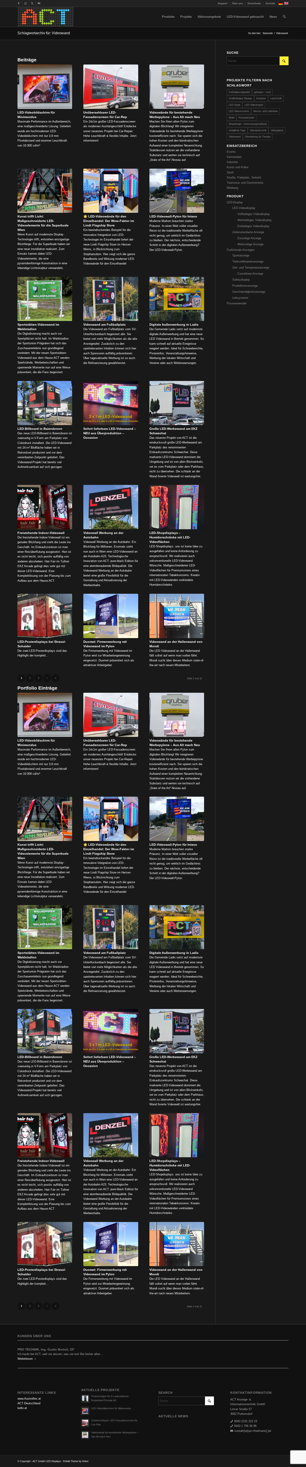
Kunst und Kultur (237, 167)
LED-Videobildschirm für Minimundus (111, 1408)
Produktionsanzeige (245, 285)
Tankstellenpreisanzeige (247, 261)
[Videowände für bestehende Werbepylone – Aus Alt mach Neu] (176, 87)
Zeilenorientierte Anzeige (248, 232)
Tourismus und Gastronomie (245, 182)
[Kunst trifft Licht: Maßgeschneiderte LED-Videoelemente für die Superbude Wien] (44, 191)
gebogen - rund (262, 92)
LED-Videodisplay (243, 208)
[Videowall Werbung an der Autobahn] (110, 507)
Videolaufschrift (258, 130)
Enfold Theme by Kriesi (75, 1461)
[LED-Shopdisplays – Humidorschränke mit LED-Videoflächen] (176, 507)
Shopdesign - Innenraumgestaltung (248, 124)
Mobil (231, 117)
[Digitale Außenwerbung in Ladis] (176, 299)
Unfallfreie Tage (237, 130)
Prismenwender (237, 303)
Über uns (237, 3)
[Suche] (284, 17)
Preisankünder (246, 117)
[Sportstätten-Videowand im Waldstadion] (44, 299)
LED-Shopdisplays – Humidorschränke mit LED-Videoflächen (169, 537)
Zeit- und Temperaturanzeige (250, 267)
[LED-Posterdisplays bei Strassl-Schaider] (44, 616)
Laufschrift (276, 98)
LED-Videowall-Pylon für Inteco (173, 216)
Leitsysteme (240, 297)
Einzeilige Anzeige (249, 238)
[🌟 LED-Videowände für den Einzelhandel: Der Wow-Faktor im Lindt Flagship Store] (110, 191)
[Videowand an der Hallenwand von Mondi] (176, 616)
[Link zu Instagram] (25, 3)
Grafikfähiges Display (240, 98)
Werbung (232, 187)
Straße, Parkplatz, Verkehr (244, 177)
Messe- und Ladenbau (265, 111)
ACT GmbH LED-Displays (46, 1461)
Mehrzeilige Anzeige (250, 244)
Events (231, 151)
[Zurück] (24, 1352)
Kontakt (270, 3)
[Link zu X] (32, 3)
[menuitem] (222, 3)
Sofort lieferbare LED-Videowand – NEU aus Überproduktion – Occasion (109, 433)
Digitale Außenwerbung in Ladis (173, 324)
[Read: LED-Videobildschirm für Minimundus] (85, 1411)
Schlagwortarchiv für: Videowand (43, 33)
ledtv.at (22, 1408)
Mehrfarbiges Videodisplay (254, 220)
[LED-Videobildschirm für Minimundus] (44, 87)
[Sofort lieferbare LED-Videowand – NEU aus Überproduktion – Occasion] (110, 403)
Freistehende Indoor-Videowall (41, 533)
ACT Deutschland (28, 1403)
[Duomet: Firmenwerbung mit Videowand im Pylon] (110, 616)
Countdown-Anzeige (250, 273)
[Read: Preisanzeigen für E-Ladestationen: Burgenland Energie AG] (85, 1399)
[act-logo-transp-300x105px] (45, 17)
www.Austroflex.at (29, 1398)
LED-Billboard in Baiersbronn (39, 428)
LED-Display (235, 202)
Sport (230, 172)
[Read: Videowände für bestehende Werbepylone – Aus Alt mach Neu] (85, 1435)
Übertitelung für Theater (258, 136)
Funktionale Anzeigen (240, 250)
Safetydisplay (241, 279)
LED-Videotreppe (254, 104)
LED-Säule (234, 104)
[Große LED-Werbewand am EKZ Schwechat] (176, 403)
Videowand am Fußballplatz (104, 324)
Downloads (254, 3)
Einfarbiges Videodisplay (253, 226)
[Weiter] (282, 1352)
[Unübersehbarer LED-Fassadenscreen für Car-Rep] (110, 87)
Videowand (235, 136)
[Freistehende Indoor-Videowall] (44, 507)
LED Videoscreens (239, 111)
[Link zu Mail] (39, 3)
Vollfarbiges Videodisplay (253, 214)
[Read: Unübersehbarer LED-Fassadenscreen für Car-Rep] (85, 1423)
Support (222, 3)
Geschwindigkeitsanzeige (248, 291)
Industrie (232, 162)
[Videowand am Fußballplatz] (110, 299)
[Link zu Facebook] (18, 3)
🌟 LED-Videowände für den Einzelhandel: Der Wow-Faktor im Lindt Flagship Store (108, 221)
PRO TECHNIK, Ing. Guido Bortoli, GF (45, 1349)
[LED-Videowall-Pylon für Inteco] (176, 191)
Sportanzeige (240, 255)
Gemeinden (234, 157)
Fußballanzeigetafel (239, 92)
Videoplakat (277, 130)
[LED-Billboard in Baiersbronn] (44, 403)
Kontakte (261, 98)
